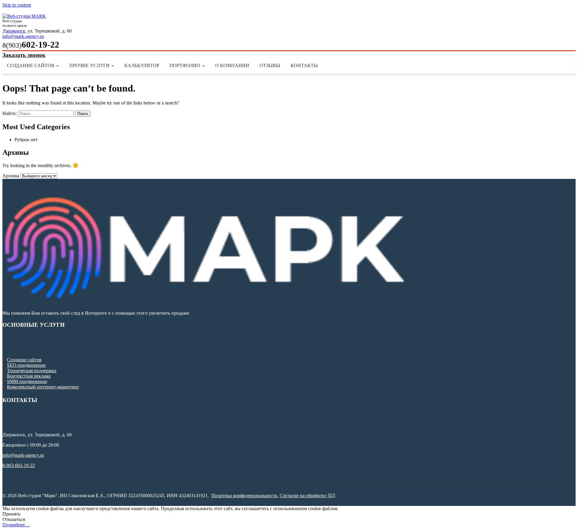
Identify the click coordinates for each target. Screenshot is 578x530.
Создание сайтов (30, 65)
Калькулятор (141, 65)
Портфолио (184, 65)
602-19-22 (30, 44)
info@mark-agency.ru (23, 36)
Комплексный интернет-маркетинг (43, 386)
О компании (232, 65)
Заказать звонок (23, 55)
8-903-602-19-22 (18, 465)
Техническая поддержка (31, 370)
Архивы (10, 175)
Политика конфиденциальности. (244, 495)
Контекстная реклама (29, 376)
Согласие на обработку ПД (307, 495)
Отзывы (269, 65)
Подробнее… (16, 524)
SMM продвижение (27, 381)
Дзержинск (13, 30)
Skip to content (16, 5)
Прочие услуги (89, 65)
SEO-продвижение (26, 365)
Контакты (304, 65)
